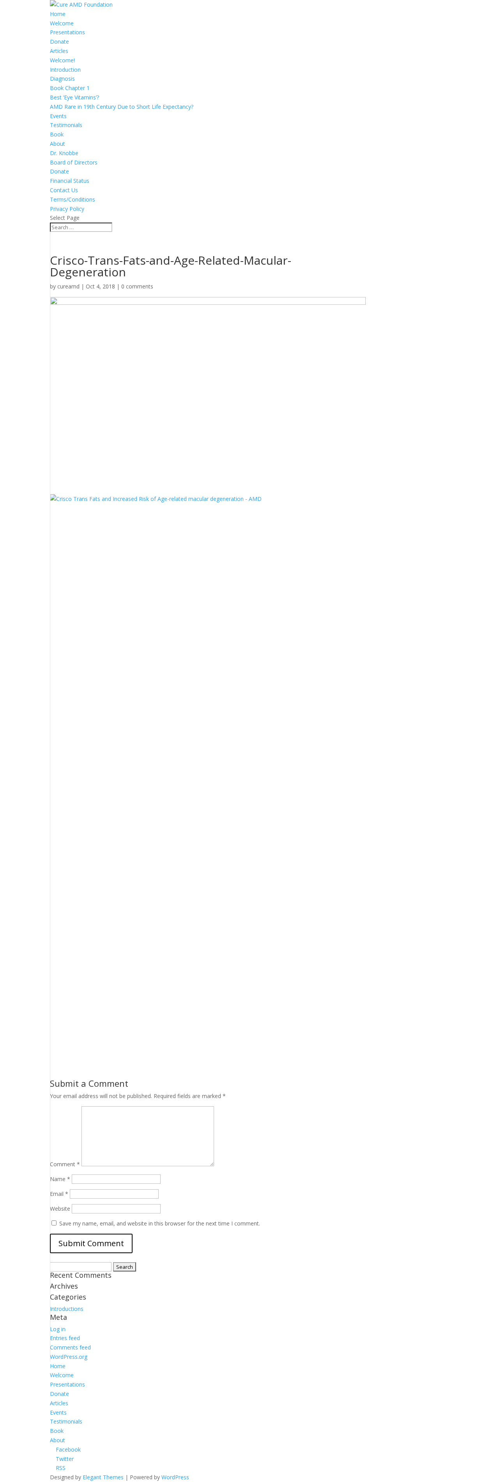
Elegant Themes (103, 1477)
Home (57, 14)
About (57, 143)
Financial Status (69, 180)
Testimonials (66, 125)
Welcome (62, 23)
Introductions (66, 1308)
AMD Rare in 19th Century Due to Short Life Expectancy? (121, 106)
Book (57, 134)
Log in (57, 1329)
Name (60, 1179)
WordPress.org (68, 1356)
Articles (59, 51)
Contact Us (64, 190)
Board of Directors (73, 162)
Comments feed (70, 1347)
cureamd (68, 286)
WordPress (175, 1477)
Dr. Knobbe (64, 153)
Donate (59, 41)
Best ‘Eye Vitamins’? (74, 97)
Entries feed (65, 1338)
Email (59, 1193)
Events (58, 116)
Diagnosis (62, 78)
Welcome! (62, 60)
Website (60, 1208)
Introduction (65, 69)
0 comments (137, 286)
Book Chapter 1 (70, 88)
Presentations (67, 32)
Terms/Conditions (72, 199)
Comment (65, 1164)
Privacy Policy (67, 208)
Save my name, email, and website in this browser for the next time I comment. (159, 1223)
